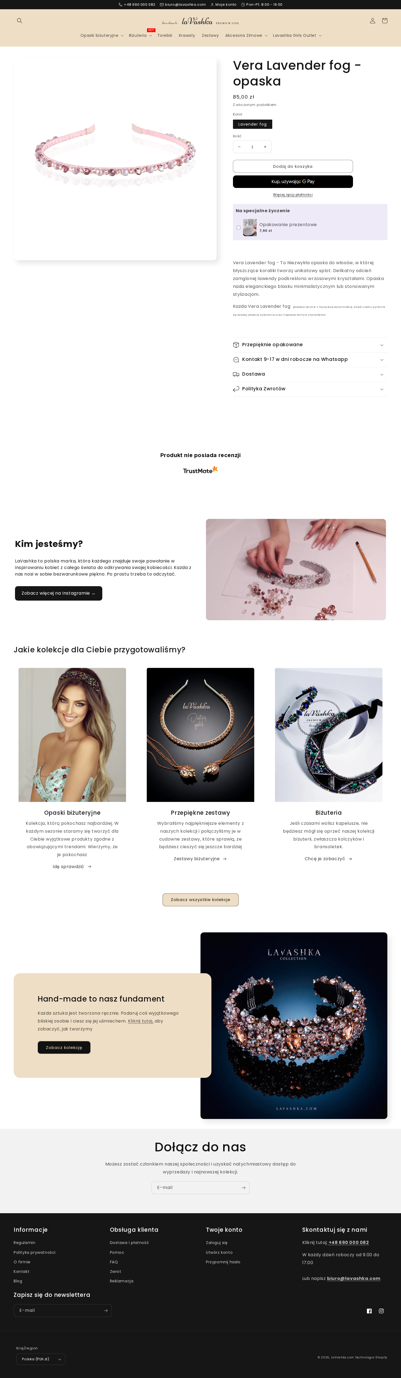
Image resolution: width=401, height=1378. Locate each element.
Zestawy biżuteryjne (197, 859)
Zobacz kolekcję (64, 1047)
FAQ (114, 1262)
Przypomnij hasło (223, 1262)
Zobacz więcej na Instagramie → (59, 593)
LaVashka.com (342, 1357)
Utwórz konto (219, 1252)
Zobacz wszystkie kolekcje (201, 899)
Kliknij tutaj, (140, 1021)
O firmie (22, 1262)
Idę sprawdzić (68, 866)
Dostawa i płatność (129, 1242)
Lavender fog (252, 124)
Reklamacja (122, 1281)
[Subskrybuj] (243, 1187)
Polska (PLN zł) (35, 1359)
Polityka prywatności (35, 1252)
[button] (20, 21)
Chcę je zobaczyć (325, 859)
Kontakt (21, 1271)
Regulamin (24, 1242)
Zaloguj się (217, 1242)
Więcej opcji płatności (293, 194)
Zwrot (115, 1271)
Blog (18, 1281)
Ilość (237, 136)
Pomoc (117, 1252)
